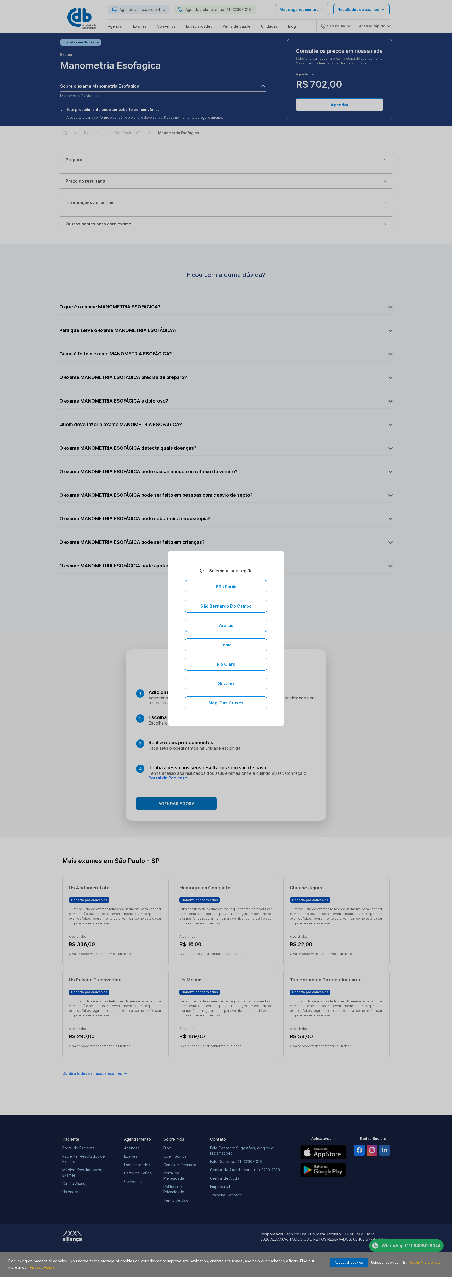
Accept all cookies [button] (349, 1262)
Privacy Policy (42, 1267)
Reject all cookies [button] (384, 1262)
